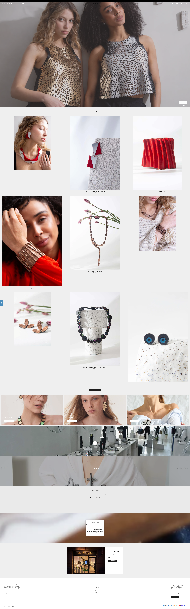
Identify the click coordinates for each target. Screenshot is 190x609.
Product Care (97, 587)
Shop (3, 3)
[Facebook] (4, 593)
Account (176, 3)
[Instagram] (6, 593)
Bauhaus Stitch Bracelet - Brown (32, 287)
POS (4, 606)
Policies (96, 589)
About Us (96, 585)
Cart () (186, 3)
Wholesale (96, 590)
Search (181, 3)
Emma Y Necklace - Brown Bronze (95, 271)
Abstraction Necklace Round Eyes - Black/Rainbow (95, 367)
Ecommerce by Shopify (10, 606)
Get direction (113, 560)
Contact (28, 3)
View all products (95, 389)
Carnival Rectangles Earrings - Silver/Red (95, 191)
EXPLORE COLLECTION (180, 102)
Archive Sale (10, 3)
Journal (17, 3)
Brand (22, 3)
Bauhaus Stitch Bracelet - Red (158, 191)
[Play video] (95, 443)
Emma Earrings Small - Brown (32, 347)
